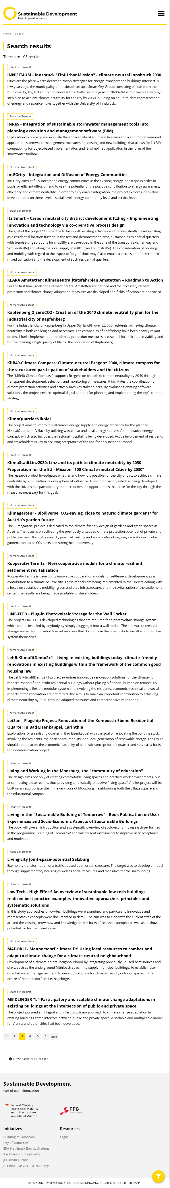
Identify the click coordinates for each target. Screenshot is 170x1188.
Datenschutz (55, 1183)
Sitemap (134, 1183)
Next (54, 1037)
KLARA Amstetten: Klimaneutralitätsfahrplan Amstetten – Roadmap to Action (85, 280)
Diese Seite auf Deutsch (30, 1059)
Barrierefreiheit (115, 1183)
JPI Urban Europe (16, 1160)
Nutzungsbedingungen (84, 1183)
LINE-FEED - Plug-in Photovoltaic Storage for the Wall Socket (67, 614)
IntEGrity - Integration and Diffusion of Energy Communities (67, 174)
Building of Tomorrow (19, 1137)
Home (7, 34)
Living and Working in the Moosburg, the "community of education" (75, 770)
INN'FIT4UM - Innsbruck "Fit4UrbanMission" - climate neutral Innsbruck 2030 (84, 74)
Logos (64, 1137)
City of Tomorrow (16, 1143)
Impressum (36, 1183)
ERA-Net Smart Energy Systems (26, 1148)
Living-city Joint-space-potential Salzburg (48, 859)
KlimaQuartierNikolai (29, 418)
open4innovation (26, 1090)
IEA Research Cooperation (22, 1154)
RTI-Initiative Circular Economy (26, 1166)
